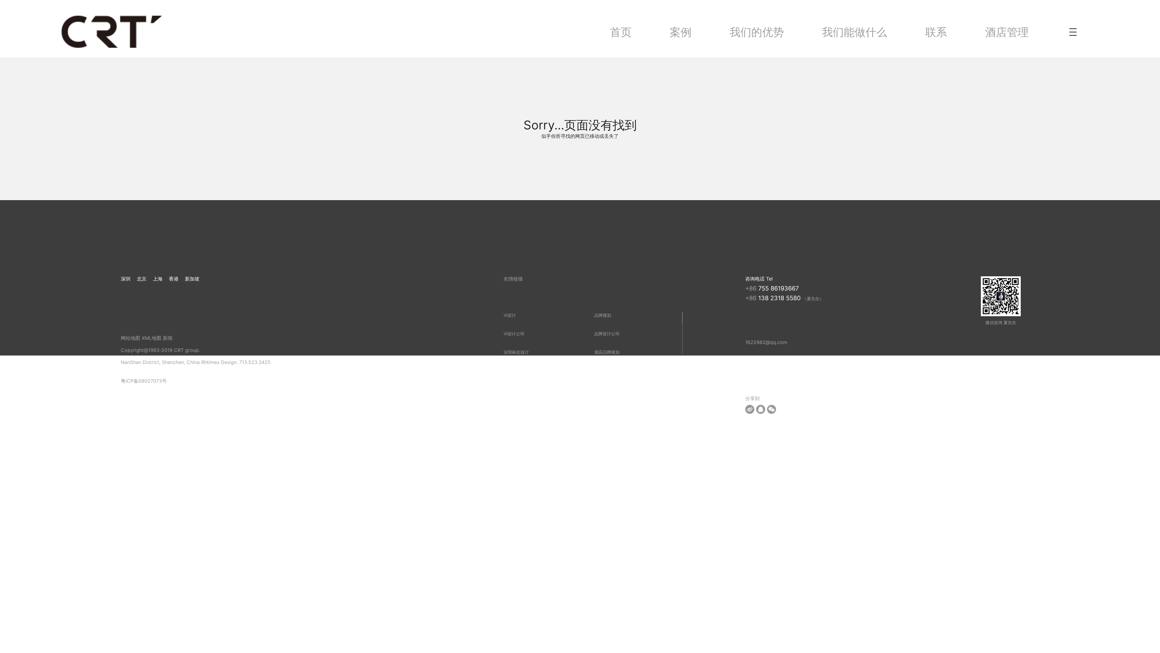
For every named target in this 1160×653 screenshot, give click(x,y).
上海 (158, 279)
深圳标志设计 (516, 352)
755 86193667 (778, 288)
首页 (621, 32)
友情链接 (513, 279)
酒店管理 (1007, 32)
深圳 (125, 279)
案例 (680, 32)
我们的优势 (757, 32)
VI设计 (510, 315)
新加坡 (192, 279)
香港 (174, 279)
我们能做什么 (854, 32)
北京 (142, 279)
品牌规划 (602, 315)
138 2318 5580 (780, 298)
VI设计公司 (514, 333)
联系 (936, 32)
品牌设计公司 (607, 333)
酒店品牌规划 (607, 352)
